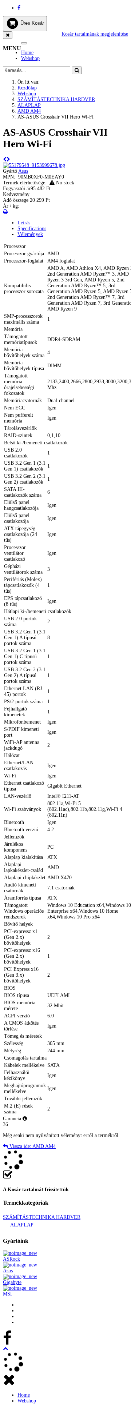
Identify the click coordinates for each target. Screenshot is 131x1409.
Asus (23, 171)
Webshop (30, 58)
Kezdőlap (27, 88)
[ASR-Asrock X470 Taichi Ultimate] (5, 159)
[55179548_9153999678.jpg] (34, 165)
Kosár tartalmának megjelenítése (94, 34)
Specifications (31, 228)
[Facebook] (18, 8)
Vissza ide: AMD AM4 (32, 1146)
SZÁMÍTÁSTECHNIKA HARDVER (56, 99)
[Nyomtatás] (5, 212)
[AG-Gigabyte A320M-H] (8, 159)
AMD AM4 (29, 111)
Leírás (23, 222)
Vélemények (30, 234)
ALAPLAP (29, 105)
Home (27, 52)
